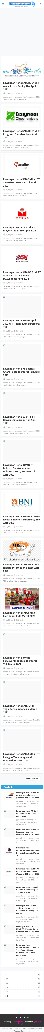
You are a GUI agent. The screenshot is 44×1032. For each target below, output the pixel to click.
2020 (22, 983)
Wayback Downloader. (22, 1031)
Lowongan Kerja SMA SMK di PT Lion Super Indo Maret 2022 (21, 614)
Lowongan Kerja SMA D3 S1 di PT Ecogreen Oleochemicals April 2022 (22, 134)
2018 (22, 992)
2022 (22, 974)
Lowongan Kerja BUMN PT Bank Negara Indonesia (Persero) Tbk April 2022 (21, 519)
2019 (22, 987)
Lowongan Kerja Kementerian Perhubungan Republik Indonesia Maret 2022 (28, 852)
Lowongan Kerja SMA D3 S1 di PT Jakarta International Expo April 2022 (22, 568)
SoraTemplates (17, 1022)
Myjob (10, 93)
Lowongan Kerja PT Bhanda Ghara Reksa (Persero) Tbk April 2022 (21, 372)
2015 (22, 996)
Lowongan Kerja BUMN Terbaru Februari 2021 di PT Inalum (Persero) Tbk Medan (27, 909)
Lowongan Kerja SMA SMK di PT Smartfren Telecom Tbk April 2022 (21, 182)
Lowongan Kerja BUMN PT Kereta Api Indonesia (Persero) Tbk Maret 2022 (27, 795)
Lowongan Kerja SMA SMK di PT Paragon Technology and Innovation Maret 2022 (21, 757)
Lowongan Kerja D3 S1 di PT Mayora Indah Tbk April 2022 (19, 229)
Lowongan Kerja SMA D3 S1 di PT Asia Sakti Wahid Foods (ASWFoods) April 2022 (22, 275)
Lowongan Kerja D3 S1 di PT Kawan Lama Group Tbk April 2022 (19, 420)
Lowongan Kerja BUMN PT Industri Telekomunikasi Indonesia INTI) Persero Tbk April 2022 (19, 469)
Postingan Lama (33, 778)
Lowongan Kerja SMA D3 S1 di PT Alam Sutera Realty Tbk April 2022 (22, 86)
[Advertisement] (22, 32)
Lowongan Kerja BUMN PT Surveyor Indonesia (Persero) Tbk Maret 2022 (20, 661)
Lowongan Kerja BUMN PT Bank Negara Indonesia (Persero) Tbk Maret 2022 (27, 871)
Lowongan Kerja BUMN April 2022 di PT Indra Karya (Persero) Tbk (21, 323)
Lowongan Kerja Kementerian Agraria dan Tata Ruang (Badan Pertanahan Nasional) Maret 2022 (27, 950)
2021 (22, 979)
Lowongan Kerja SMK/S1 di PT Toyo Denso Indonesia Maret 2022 (20, 709)
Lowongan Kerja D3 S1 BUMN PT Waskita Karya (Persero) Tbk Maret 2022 (27, 929)
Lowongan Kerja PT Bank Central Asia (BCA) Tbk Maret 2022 (27, 813)
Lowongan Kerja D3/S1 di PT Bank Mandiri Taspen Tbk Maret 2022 (27, 889)
